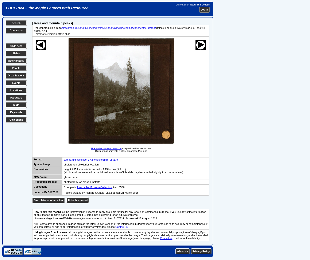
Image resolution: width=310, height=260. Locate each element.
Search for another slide (48, 200)
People (16, 68)
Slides (16, 53)
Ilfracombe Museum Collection (94, 187)
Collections (16, 119)
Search (16, 23)
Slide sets (16, 46)
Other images (16, 60)
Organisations (16, 75)
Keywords (16, 112)
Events (16, 82)
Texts (16, 105)
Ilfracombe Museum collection (106, 148)
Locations (16, 90)
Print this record (78, 200)
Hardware (16, 97)
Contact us (16, 30)
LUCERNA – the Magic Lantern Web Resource (47, 8)
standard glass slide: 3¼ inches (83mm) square (91, 159)
